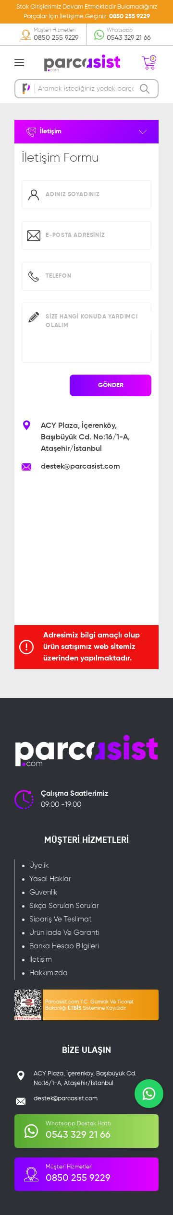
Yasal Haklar (50, 879)
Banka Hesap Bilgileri (64, 946)
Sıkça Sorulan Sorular (64, 905)
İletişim (40, 959)
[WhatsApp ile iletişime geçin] (149, 1093)
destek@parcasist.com (80, 467)
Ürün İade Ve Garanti (64, 932)
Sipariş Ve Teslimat (60, 919)
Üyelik (39, 865)
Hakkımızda (48, 973)
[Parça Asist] (81, 62)
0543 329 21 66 (128, 38)
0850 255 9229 (129, 16)
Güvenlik (43, 892)
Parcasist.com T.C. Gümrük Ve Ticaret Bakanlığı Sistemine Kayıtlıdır (89, 1005)
